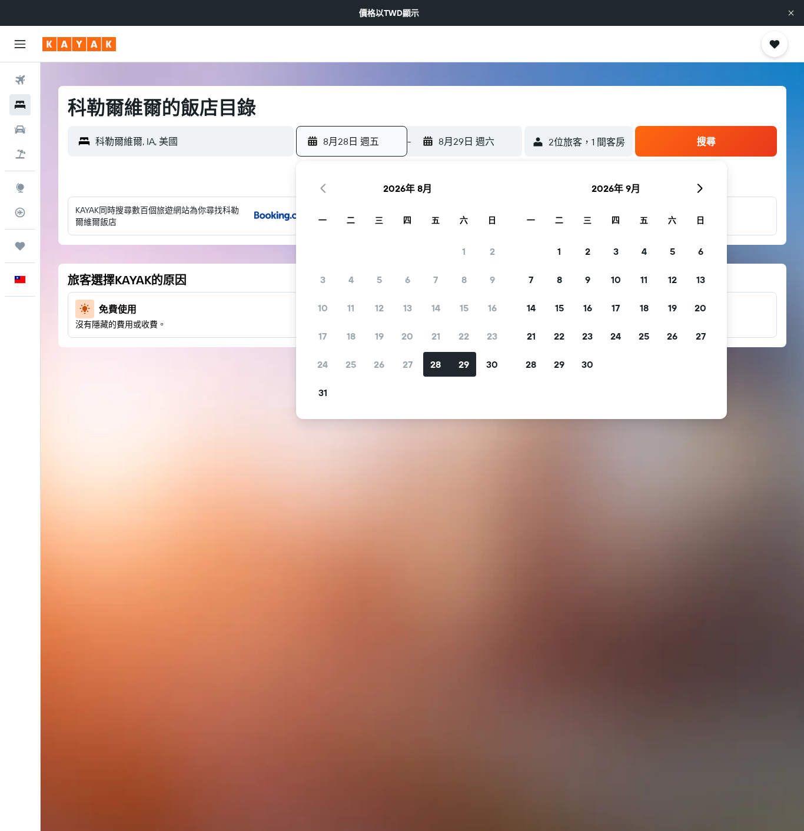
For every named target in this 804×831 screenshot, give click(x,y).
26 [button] (379, 364)
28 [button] (435, 364)
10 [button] (323, 308)
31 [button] (322, 392)
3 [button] (322, 279)
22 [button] (464, 336)
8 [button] (464, 279)
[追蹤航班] (20, 212)
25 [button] (350, 364)
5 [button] (379, 279)
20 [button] (407, 336)
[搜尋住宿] (20, 105)
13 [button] (407, 308)
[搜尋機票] (20, 80)
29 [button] (464, 364)
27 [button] (408, 364)
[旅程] (20, 246)
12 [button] (379, 308)
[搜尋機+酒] (20, 154)
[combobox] (191, 141)
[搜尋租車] (20, 129)
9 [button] (492, 279)
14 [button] (435, 308)
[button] (791, 13)
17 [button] (322, 336)
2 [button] (492, 251)
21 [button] (435, 336)
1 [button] (464, 251)
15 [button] (464, 308)
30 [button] (492, 364)
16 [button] (492, 308)
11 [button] (350, 308)
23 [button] (492, 336)
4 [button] (351, 279)
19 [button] (379, 336)
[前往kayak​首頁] (79, 44)
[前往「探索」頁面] (20, 188)
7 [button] (435, 279)
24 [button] (322, 364)
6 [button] (407, 279)
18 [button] (351, 336)
